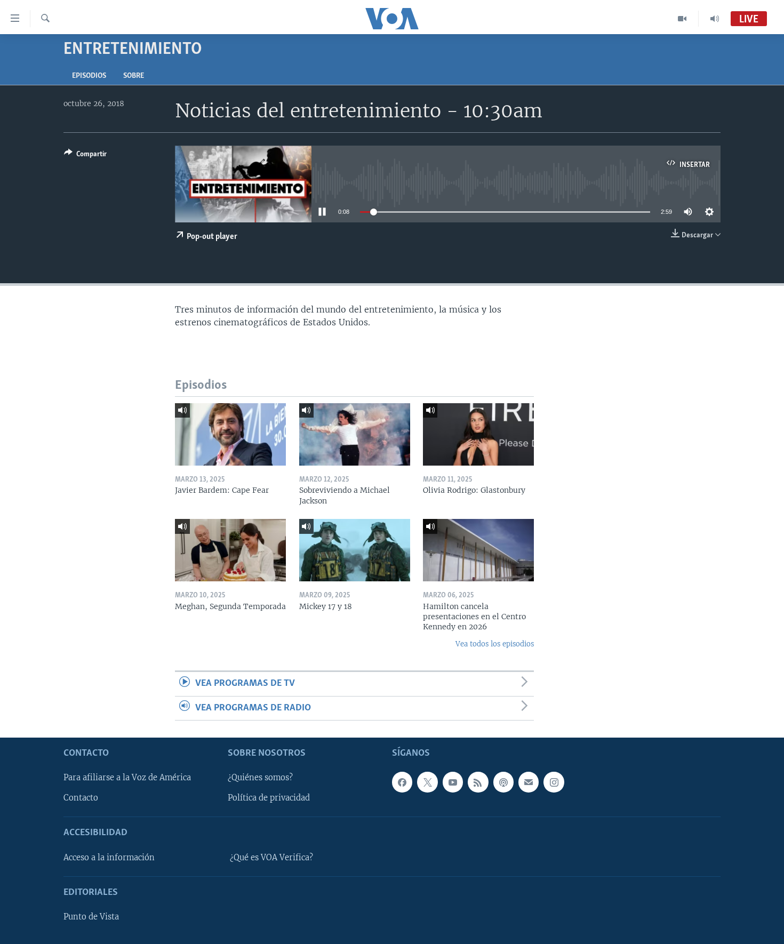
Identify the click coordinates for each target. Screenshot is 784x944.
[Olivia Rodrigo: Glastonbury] (478, 434)
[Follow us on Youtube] (453, 782)
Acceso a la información (109, 857)
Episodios (89, 76)
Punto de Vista (91, 917)
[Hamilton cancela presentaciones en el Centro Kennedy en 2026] (478, 550)
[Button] (85, 156)
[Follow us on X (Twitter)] (427, 782)
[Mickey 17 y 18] (354, 550)
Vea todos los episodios (494, 644)
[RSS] (478, 782)
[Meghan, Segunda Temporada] (230, 550)
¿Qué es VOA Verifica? (271, 857)
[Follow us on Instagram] (553, 782)
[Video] (682, 19)
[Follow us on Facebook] (402, 782)
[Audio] (715, 19)
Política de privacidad (269, 798)
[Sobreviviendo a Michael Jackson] (354, 434)
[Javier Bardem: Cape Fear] (230, 434)
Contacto (80, 798)
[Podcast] (503, 782)
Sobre (133, 76)
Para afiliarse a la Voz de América (127, 777)
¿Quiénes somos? (260, 777)
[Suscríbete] (528, 782)
